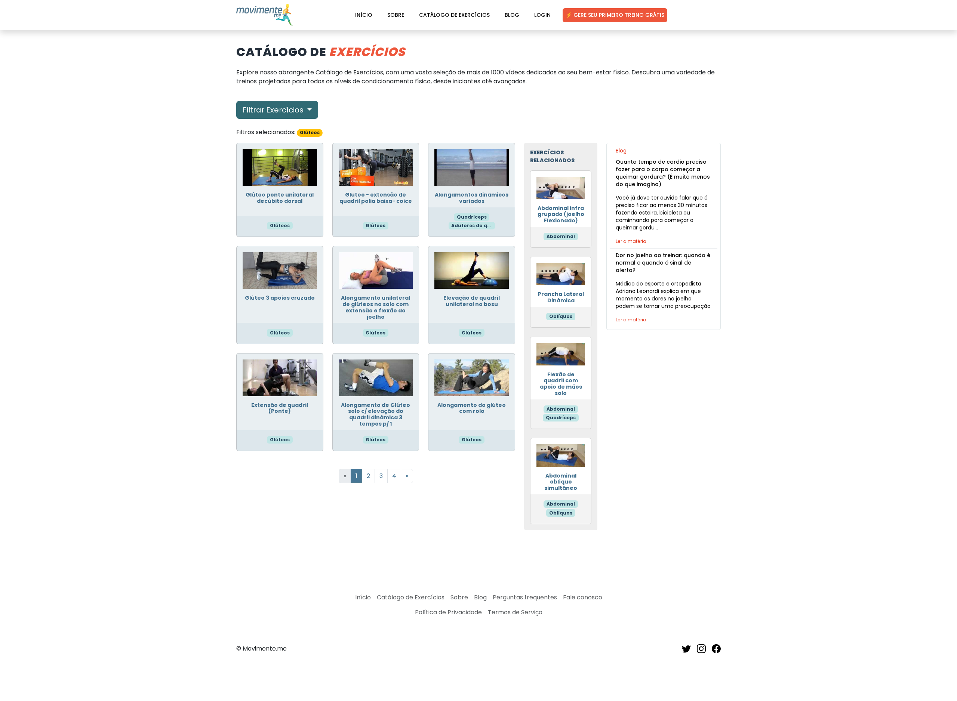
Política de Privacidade (448, 612)
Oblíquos (560, 316)
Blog (512, 15)
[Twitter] (686, 648)
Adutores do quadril (473, 225)
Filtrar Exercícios (274, 110)
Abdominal (561, 236)
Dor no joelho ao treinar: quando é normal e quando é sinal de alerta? (663, 262)
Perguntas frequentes (525, 597)
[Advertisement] (663, 389)
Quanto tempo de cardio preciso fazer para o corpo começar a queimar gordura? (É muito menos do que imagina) (663, 173)
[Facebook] (716, 648)
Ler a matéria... (633, 241)
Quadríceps (472, 217)
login (542, 15)
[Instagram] (701, 648)
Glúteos (280, 225)
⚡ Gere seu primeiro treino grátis (615, 15)
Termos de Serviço (515, 612)
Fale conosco (582, 597)
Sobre (395, 15)
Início (363, 15)
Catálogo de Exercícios (454, 15)
